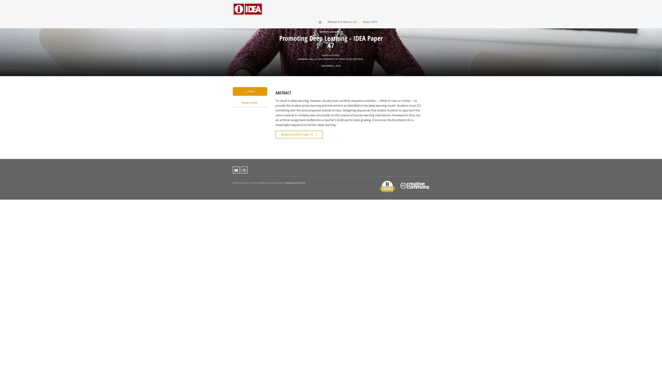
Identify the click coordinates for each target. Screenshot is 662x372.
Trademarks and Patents (295, 183)
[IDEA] (248, 5)
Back (251, 91)
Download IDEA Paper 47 (297, 134)
